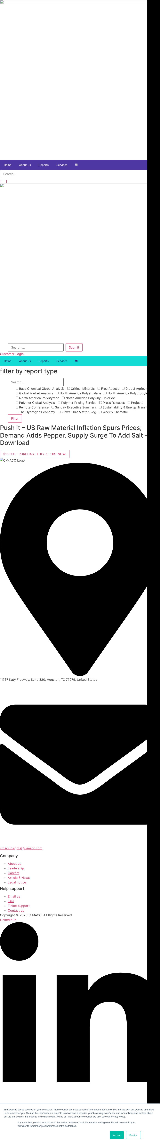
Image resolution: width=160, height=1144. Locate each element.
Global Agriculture (138, 388)
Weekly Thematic (115, 412)
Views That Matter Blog (78, 412)
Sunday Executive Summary (75, 407)
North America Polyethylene (80, 393)
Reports (44, 164)
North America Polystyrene (38, 397)
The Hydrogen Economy (36, 412)
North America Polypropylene (129, 393)
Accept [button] (116, 1135)
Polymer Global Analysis (36, 402)
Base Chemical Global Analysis (41, 388)
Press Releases (113, 402)
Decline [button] (133, 1135)
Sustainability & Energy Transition (127, 407)
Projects (136, 402)
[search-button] (3, 181)
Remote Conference (33, 407)
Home (7, 164)
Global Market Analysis (35, 393)
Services (61, 164)
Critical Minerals (82, 388)
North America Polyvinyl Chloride (90, 397)
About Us (25, 164)
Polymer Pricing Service (78, 402)
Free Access (109, 388)
